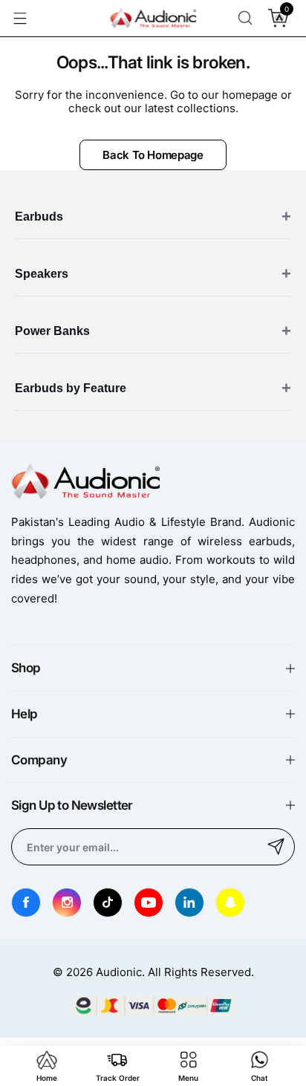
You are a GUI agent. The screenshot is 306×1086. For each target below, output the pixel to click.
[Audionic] (153, 18)
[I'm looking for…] (245, 17)
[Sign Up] (276, 846)
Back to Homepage (152, 155)
